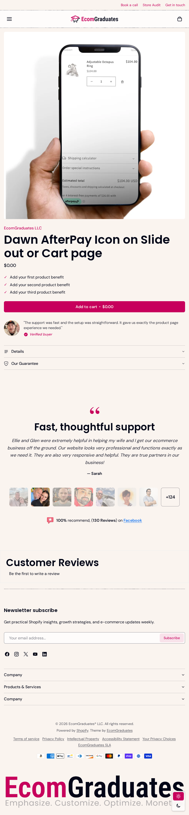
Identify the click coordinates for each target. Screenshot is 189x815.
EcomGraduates (120, 730)
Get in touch (175, 5)
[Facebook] (7, 654)
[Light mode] (178, 796)
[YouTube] (35, 654)
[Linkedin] (44, 654)
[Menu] (9, 19)
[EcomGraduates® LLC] (94, 19)
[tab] (18, 497)
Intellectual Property (83, 739)
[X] (26, 654)
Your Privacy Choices (159, 739)
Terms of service (26, 739)
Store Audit (151, 5)
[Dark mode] (178, 805)
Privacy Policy (53, 739)
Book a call (129, 5)
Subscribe (172, 638)
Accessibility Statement (121, 739)
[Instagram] (16, 654)
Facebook (133, 520)
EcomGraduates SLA (94, 745)
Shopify (82, 730)
